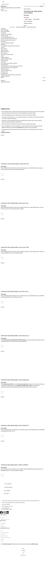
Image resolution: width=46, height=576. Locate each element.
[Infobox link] (22, 485)
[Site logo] (23, 1)
